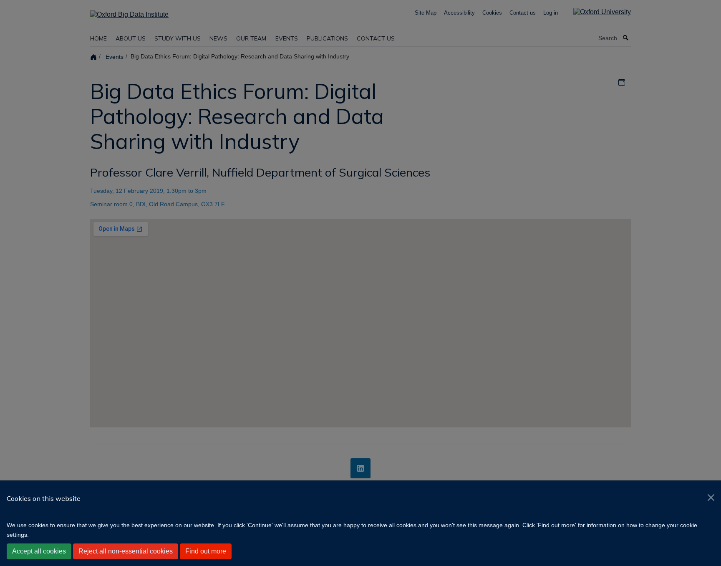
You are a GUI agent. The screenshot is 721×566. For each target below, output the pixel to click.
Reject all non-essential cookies (125, 551)
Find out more (205, 551)
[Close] (711, 497)
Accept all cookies (39, 551)
